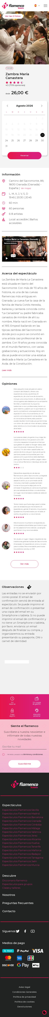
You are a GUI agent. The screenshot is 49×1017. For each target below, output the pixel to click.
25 (12, 140)
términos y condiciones (33, 754)
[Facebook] (25, 931)
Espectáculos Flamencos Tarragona (22, 857)
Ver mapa (26, 188)
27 (24, 140)
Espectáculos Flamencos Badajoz (21, 854)
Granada (9, 68)
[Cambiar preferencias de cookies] (44, 1012)
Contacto (8, 911)
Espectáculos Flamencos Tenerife (21, 846)
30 (42, 140)
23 (42, 135)
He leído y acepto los (25, 754)
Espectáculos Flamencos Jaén (19, 861)
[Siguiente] (40, 106)
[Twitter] (18, 931)
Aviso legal (24, 987)
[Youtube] (33, 931)
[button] (37, 5)
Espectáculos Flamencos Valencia (21, 832)
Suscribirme (24, 764)
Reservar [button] (24, 155)
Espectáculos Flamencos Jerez (19, 835)
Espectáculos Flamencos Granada (21, 821)
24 (6, 140)
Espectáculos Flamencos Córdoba (22, 824)
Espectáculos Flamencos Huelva (20, 843)
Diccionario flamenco (14, 880)
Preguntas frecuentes (17, 903)
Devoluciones (24, 1006)
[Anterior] (8, 106)
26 (18, 140)
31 (6, 146)
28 (30, 140)
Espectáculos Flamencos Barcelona (22, 817)
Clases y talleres (11, 887)
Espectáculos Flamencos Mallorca (21, 850)
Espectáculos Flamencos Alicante (21, 839)
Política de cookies (25, 1001)
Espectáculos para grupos (17, 884)
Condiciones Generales (24, 992)
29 (36, 140)
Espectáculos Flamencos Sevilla (20, 810)
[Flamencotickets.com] (13, 5)
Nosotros (8, 895)
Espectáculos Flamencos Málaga (21, 828)
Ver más (24, 564)
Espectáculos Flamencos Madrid (21, 813)
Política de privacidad (24, 997)
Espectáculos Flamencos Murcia (20, 865)
